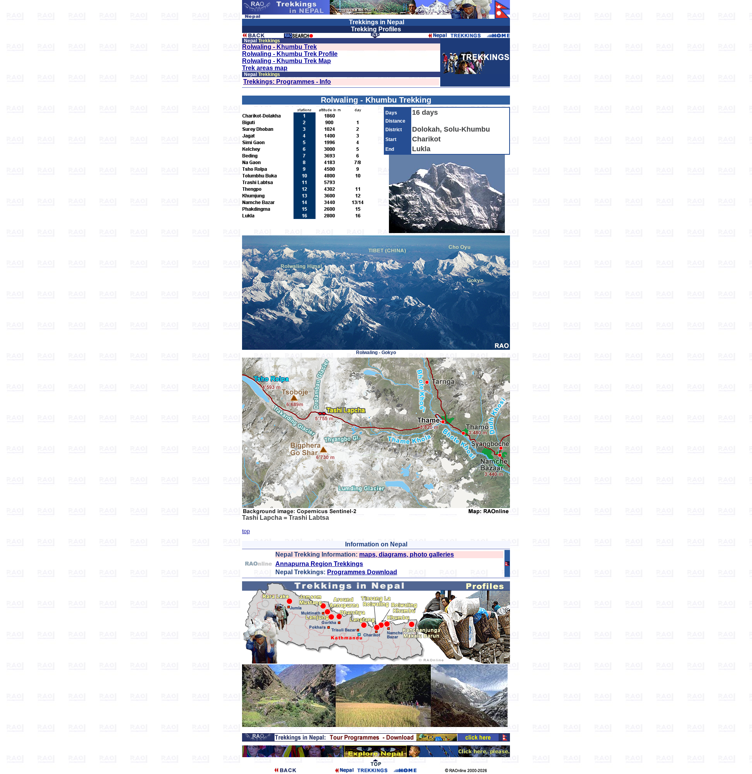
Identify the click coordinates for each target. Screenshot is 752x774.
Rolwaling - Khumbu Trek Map (286, 61)
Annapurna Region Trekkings (319, 564)
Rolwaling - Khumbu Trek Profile (290, 54)
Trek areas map (264, 68)
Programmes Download (362, 572)
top (246, 531)
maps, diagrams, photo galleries (406, 554)
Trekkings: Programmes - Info (287, 81)
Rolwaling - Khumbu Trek (279, 46)
